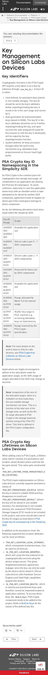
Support (26, 659)
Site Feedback (34, 663)
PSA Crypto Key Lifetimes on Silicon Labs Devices (20, 356)
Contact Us (31, 661)
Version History (14, 659)
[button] (3, 9)
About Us (36, 659)
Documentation (23, 2)
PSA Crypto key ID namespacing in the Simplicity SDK (23, 522)
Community (40, 2)
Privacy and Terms (18, 663)
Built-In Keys (28, 603)
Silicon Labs (5, 2)
